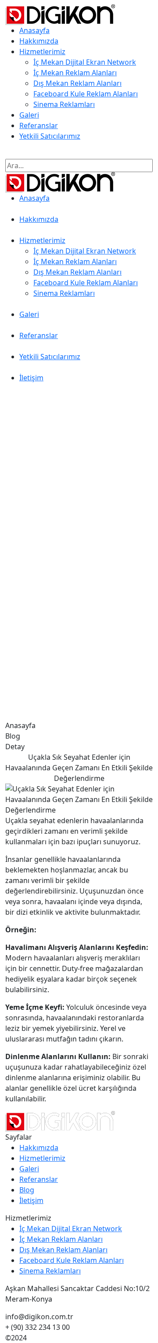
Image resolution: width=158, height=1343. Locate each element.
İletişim (17, 153)
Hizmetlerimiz (42, 51)
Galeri (29, 115)
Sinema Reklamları (64, 104)
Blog (26, 1190)
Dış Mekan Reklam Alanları (77, 83)
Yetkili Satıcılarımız (49, 136)
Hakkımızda (38, 41)
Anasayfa (34, 30)
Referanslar (38, 125)
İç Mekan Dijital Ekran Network (84, 62)
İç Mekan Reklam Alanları (75, 72)
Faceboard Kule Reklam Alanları (85, 94)
